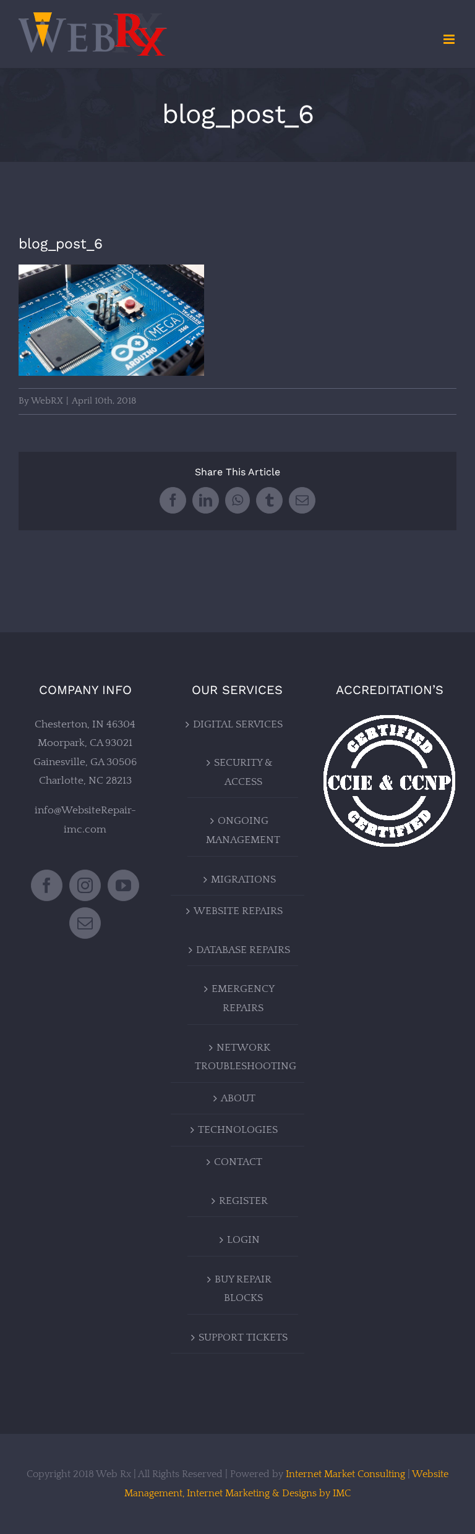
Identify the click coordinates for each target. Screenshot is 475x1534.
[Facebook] (46, 885)
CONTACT (238, 1161)
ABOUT (238, 1098)
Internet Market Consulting (345, 1474)
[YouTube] (123, 885)
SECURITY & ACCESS (243, 772)
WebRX (47, 401)
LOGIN (243, 1239)
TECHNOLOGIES (238, 1129)
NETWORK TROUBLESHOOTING (243, 1057)
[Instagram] (85, 885)
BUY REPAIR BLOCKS (243, 1289)
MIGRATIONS (243, 879)
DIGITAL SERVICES (238, 724)
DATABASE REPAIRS (243, 950)
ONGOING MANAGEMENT (243, 830)
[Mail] (85, 923)
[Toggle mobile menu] (449, 39)
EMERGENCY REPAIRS (243, 998)
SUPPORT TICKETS (243, 1337)
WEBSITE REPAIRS (238, 911)
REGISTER (243, 1200)
